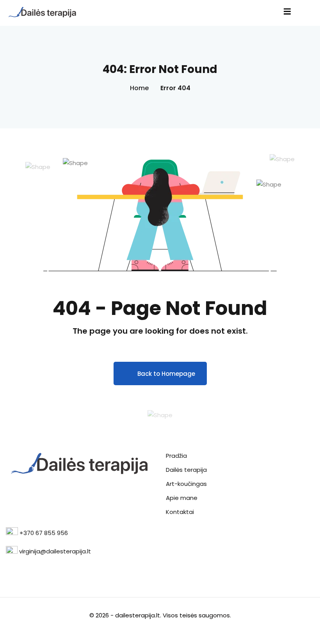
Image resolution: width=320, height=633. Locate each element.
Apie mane (181, 498)
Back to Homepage (166, 374)
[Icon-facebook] (9, 568)
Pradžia (176, 456)
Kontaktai (180, 512)
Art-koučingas (186, 484)
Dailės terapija (186, 470)
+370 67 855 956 (44, 533)
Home (139, 88)
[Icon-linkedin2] (21, 568)
